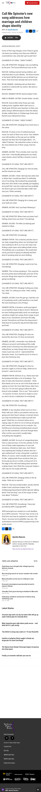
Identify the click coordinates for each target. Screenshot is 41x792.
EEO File (6, 750)
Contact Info (7, 746)
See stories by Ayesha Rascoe (22, 549)
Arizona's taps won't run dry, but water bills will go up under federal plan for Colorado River (20, 616)
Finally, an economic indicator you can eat (16, 656)
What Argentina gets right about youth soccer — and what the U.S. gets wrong (20, 624)
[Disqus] (20, 692)
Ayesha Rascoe (13, 30)
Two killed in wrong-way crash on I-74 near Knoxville (20, 632)
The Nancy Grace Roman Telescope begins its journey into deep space (20, 648)
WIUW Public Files (9, 759)
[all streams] (38, 789)
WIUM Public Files (9, 755)
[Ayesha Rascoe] (6, 540)
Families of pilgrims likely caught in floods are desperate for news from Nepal (18, 639)
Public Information (9, 763)
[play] (3, 790)
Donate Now (33, 3)
